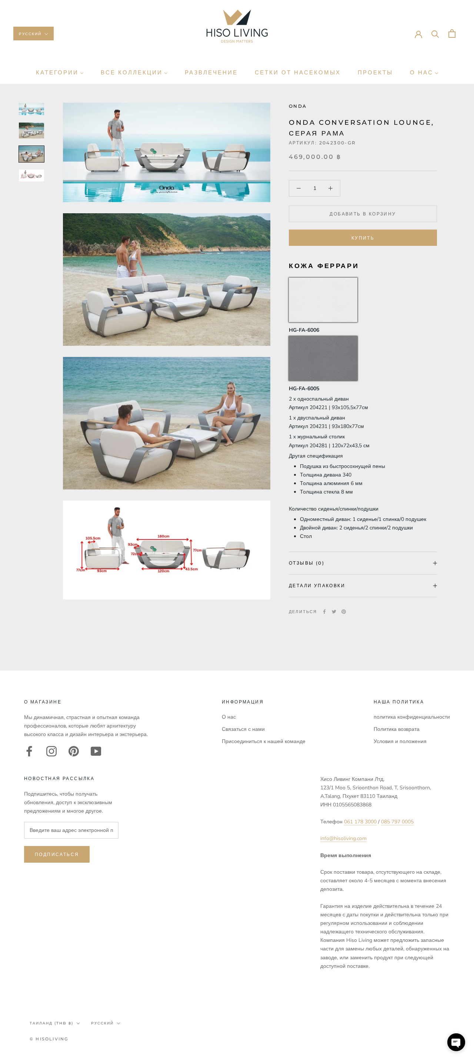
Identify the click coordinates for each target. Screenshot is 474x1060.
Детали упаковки (317, 585)
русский (102, 1023)
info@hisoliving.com (343, 838)
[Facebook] (324, 611)
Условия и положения (400, 741)
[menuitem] (59, 72)
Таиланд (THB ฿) (51, 1023)
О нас (229, 716)
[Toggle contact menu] (456, 1042)
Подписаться (57, 854)
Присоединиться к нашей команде (264, 741)
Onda (298, 106)
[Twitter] (334, 611)
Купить (362, 238)
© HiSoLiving (49, 1038)
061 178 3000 (360, 821)
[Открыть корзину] (451, 33)
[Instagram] (51, 751)
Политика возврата (397, 729)
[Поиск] (435, 33)
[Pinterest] (343, 611)
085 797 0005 (397, 821)
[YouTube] (96, 751)
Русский (30, 33)
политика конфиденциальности (412, 716)
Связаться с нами (243, 729)
